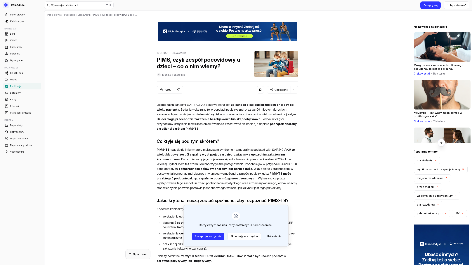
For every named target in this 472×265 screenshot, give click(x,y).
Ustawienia (274, 236)
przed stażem (425, 186)
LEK (457, 213)
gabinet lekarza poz (430, 213)
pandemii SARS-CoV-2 (190, 105)
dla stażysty (425, 160)
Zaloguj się (430, 5)
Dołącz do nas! (456, 5)
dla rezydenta (426, 204)
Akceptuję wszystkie (208, 236)
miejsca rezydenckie (430, 178)
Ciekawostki (179, 52)
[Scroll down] (441, 142)
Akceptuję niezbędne (244, 236)
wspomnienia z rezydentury (435, 195)
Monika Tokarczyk (173, 74)
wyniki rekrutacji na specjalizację (438, 169)
